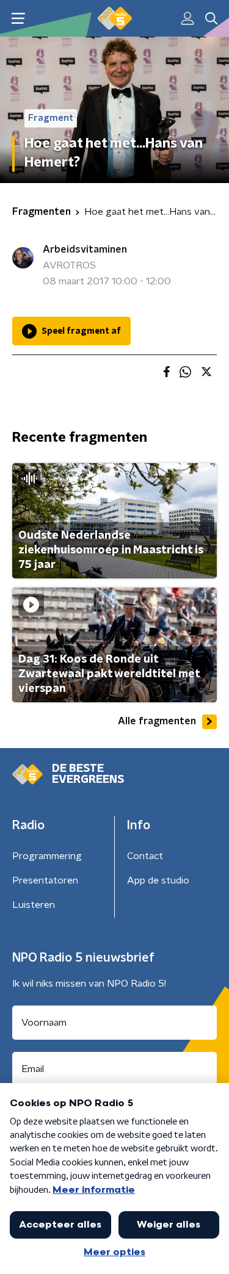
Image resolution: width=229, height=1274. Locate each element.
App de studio (158, 880)
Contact (145, 856)
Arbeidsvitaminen (85, 249)
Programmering (47, 856)
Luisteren (33, 905)
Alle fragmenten (157, 721)
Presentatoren (45, 880)
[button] (18, 18)
